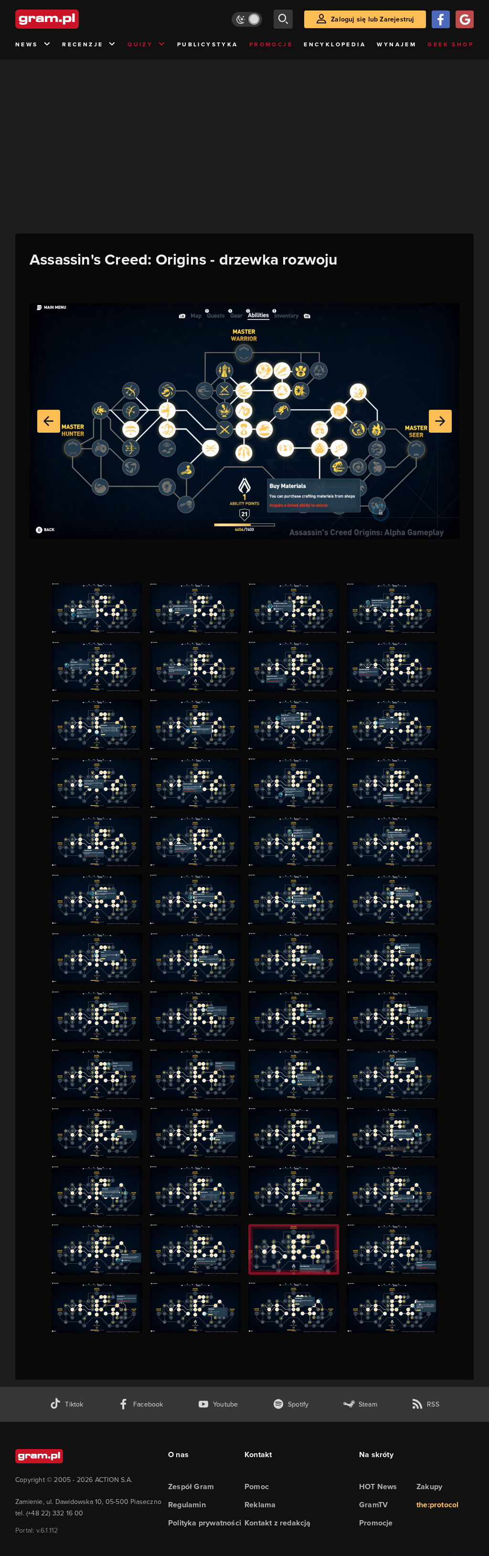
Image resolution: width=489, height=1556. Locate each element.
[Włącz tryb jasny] (247, 19)
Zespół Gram (191, 1486)
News (26, 44)
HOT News (378, 1486)
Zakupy (429, 1486)
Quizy (140, 44)
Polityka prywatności (204, 1522)
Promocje (271, 44)
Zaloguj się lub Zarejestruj (372, 19)
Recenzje (82, 44)
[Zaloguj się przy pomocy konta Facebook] (441, 19)
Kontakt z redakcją (277, 1522)
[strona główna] (70, 19)
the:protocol (437, 1504)
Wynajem (396, 44)
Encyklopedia (335, 44)
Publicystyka (207, 44)
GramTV (373, 1504)
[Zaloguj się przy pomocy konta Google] (465, 19)
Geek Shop (450, 44)
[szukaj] (283, 19)
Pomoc (256, 1486)
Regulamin (187, 1504)
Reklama (260, 1504)
